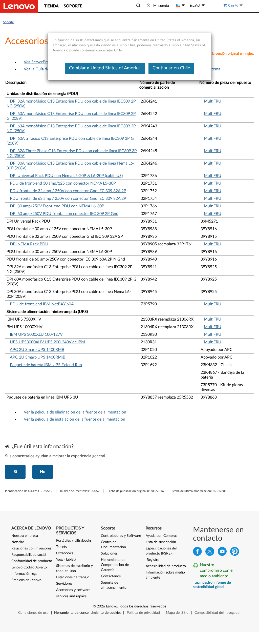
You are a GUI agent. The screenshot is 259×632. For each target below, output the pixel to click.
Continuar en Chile (171, 68)
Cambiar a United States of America (105, 68)
